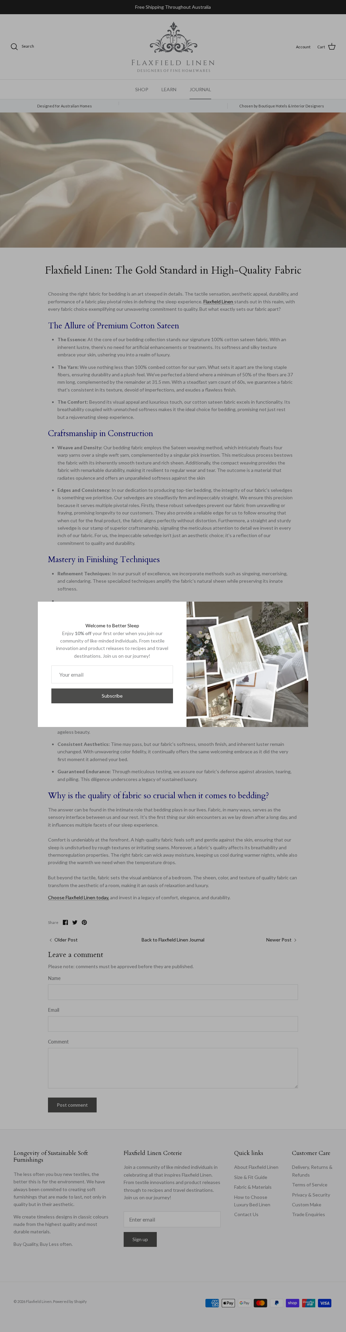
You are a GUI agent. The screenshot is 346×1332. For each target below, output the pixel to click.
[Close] (299, 610)
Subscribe (112, 696)
